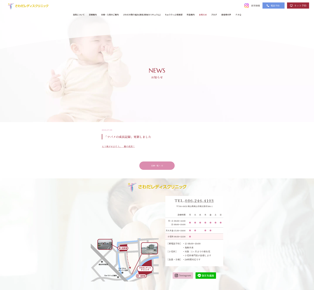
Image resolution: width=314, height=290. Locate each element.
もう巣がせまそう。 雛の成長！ (118, 146)
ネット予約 (300, 5)
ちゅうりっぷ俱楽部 (174, 14)
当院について (79, 14)
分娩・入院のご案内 (110, 14)
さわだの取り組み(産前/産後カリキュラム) (142, 14)
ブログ (214, 14)
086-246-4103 (199, 200)
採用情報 (255, 5)
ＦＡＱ (238, 14)
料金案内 (191, 14)
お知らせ (203, 14)
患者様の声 (226, 14)
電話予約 (275, 5)
